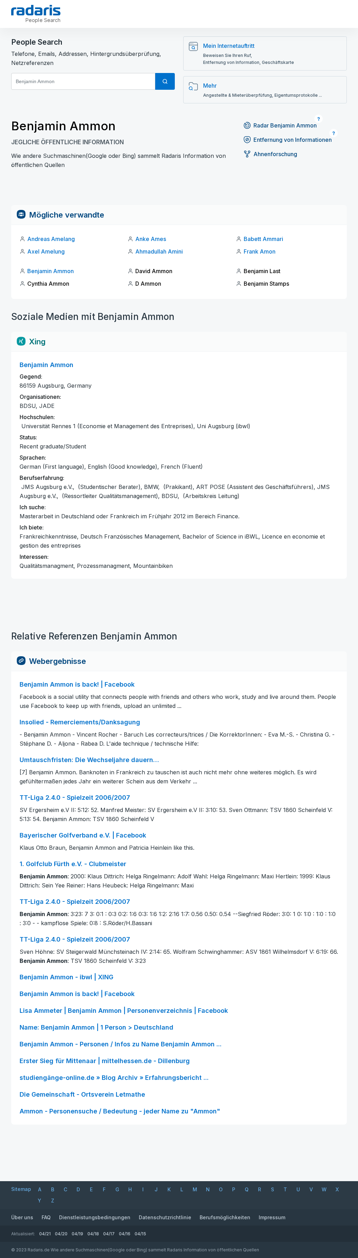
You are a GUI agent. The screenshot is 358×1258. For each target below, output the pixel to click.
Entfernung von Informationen (292, 139)
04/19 (77, 1233)
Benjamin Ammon (50, 271)
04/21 (45, 1233)
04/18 (93, 1233)
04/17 (109, 1233)
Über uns (22, 1217)
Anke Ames (150, 238)
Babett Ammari (263, 238)
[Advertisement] (179, 189)
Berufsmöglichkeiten (225, 1217)
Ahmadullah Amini (159, 251)
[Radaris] (35, 10)
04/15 (140, 1233)
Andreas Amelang (51, 238)
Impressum (272, 1217)
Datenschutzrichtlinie (165, 1217)
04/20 (61, 1233)
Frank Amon (259, 251)
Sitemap (21, 1189)
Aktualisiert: (23, 1233)
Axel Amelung (46, 251)
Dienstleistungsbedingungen (94, 1217)
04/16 (124, 1233)
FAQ (46, 1217)
